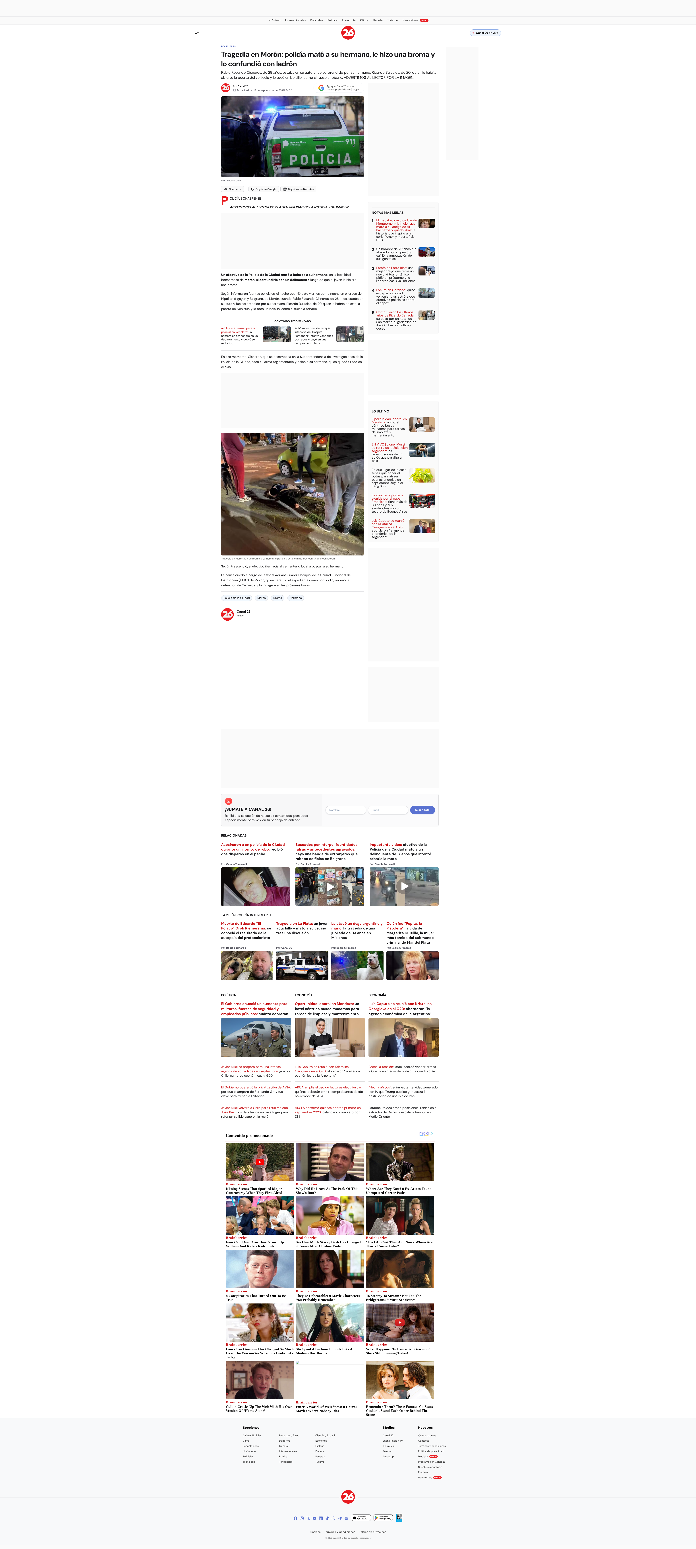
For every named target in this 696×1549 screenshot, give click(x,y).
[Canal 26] (348, 1497)
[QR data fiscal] (399, 1521)
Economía (304, 995)
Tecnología (249, 1461)
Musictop (388, 1456)
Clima (246, 1440)
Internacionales (288, 1451)
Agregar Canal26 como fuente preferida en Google (343, 88)
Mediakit (427, 1456)
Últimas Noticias (252, 1435)
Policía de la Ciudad (236, 598)
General (283, 1446)
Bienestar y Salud (289, 1435)
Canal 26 (243, 86)
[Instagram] (302, 1518)
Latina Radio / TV (393, 1440)
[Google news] (346, 1518)
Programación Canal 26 (432, 1461)
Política (228, 995)
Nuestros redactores (430, 1467)
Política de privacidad (431, 1451)
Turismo (319, 1461)
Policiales (228, 46)
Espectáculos (251, 1446)
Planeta (319, 1451)
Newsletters (429, 1477)
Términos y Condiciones (339, 1532)
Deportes (284, 1440)
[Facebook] (295, 1518)
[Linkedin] (321, 1518)
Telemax (388, 1451)
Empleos (423, 1472)
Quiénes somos (427, 1435)
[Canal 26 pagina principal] (348, 38)
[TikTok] (327, 1518)
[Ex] (308, 1518)
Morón (261, 598)
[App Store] (361, 1518)
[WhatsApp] (333, 1518)
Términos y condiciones (432, 1446)
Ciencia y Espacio (325, 1435)
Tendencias (286, 1461)
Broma (277, 598)
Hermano (296, 598)
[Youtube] (314, 1518)
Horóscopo (249, 1451)
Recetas (320, 1456)
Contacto (423, 1440)
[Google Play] (383, 1518)
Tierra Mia (389, 1446)
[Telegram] (340, 1518)
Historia (319, 1446)
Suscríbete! (422, 810)
